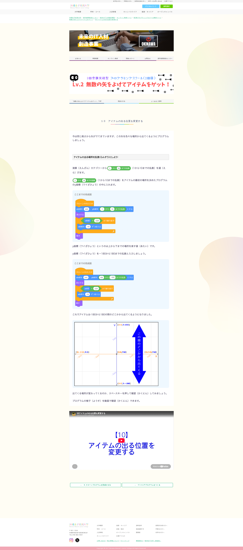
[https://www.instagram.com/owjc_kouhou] (71, 540)
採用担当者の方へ (140, 1)
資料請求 (166, 6)
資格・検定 (120, 529)
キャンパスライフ (130, 12)
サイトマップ (125, 541)
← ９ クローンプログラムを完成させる (95, 485)
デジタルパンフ (150, 6)
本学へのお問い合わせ (155, 1)
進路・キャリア (147, 12)
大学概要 (78, 12)
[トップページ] (88, 6)
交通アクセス (168, 1)
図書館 (138, 532)
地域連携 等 (140, 529)
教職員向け (139, 541)
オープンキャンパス (164, 12)
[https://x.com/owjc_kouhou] (77, 540)
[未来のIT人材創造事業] (121, 40)
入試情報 (112, 12)
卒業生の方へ (128, 1)
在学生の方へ (117, 1)
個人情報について (113, 541)
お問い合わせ (101, 541)
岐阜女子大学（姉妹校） (153, 541)
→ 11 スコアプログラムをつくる (147, 485)
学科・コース (95, 12)
